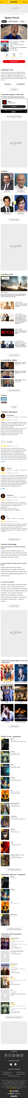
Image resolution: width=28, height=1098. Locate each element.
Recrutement (16, 1080)
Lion (12, 989)
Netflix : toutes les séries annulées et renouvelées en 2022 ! (21, 305)
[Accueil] (12, 2)
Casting (4, 171)
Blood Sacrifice (14, 964)
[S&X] (5, 982)
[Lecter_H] (3, 469)
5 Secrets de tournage (14, 606)
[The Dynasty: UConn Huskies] (5, 956)
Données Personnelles (5, 1083)
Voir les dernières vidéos (14, 390)
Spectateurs (14, 53)
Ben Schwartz (13, 48)
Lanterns (12, 751)
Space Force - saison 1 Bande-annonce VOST (20, 372)
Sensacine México (12, 1076)
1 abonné (9, 518)
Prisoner (12, 777)
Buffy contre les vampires (21, 682)
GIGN (12, 764)
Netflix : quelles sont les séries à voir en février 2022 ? (21, 332)
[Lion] (5, 995)
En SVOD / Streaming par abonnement (12, 97)
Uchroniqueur (10, 415)
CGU (26, 1080)
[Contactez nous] (22, 1055)
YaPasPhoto (10, 495)
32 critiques (14, 518)
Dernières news (7, 274)
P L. (8, 516)
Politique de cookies (11, 1082)
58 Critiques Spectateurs (14, 539)
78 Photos (14, 406)
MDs (7, 702)
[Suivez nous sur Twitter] (10, 1055)
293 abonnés (9, 470)
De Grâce (13, 829)
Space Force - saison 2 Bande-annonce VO (20, 363)
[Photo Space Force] (4, 400)
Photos (4, 395)
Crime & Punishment (21, 722)
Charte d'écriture (22, 1083)
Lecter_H (9, 468)
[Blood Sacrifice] (5, 969)
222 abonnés (9, 417)
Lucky (12, 842)
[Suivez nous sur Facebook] (6, 1055)
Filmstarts (5, 1072)
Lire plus (3, 461)
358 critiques (15, 497)
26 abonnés (9, 497)
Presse (7, 53)
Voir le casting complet (14, 219)
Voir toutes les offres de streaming (14, 116)
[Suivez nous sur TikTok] (18, 1055)
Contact (2, 1080)
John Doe (7, 722)
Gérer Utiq (16, 1085)
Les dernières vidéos (9, 360)
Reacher (12, 738)
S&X (11, 976)
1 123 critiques (16, 470)
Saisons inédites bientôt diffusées (14, 929)
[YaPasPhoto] (3, 496)
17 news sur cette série (14, 355)
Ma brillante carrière (15, 803)
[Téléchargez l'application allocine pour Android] (16, 1064)
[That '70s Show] (7, 672)
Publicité (22, 1080)
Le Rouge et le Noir (15, 938)
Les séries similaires (14, 726)
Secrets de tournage (8, 544)
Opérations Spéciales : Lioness (17, 855)
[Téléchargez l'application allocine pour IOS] (12, 1064)
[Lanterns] (5, 1008)
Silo (11, 790)
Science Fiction (13, 43)
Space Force (12, 17)
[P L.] (3, 517)
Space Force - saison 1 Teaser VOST (20, 380)
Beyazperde (6, 1074)
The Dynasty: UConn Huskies (17, 951)
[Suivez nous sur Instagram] (14, 1055)
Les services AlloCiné (9, 1085)
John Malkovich (22, 47)
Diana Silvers (21, 213)
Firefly (20, 702)
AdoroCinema (19, 1074)
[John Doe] (7, 712)
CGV (5, 1082)
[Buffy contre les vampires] (21, 672)
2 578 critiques (16, 417)
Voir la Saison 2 (14, 89)
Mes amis (21, 53)
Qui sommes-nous (9, 1080)
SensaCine (19, 1072)
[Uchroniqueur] (3, 416)
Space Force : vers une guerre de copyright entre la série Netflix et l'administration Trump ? (21, 344)
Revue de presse (14, 1083)
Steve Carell (17, 44)
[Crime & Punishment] (21, 712)
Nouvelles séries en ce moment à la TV (14, 1017)
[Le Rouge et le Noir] (5, 943)
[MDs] (7, 692)
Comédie (22, 41)
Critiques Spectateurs (9, 412)
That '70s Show (7, 682)
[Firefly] (21, 692)
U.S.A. (16, 50)
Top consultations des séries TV (14, 869)
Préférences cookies (20, 1082)
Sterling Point (14, 816)
